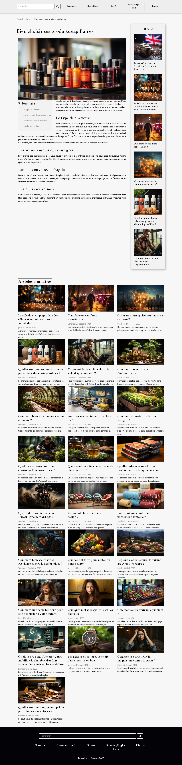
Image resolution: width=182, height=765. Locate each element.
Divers (155, 6)
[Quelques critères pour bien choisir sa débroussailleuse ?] (41, 449)
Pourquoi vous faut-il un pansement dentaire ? (133, 515)
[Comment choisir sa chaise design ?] (91, 496)
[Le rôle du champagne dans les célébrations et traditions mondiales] (148, 87)
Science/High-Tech (134, 6)
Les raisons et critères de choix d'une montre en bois (88, 658)
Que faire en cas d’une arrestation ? (82, 317)
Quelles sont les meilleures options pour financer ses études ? (41, 709)
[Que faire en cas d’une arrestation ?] (148, 127)
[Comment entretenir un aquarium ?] (140, 592)
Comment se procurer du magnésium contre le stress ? (136, 658)
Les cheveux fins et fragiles (35, 121)
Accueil (20, 19)
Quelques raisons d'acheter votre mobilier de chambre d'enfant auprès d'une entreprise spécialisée (41, 660)
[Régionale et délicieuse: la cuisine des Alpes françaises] (140, 542)
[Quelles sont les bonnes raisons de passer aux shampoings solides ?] (148, 202)
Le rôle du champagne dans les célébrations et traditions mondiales (146, 106)
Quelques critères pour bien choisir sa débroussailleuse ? (37, 468)
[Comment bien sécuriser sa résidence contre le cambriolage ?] (41, 542)
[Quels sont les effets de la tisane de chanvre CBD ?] (91, 449)
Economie (71, 6)
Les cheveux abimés (31, 126)
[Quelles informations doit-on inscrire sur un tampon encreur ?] (140, 449)
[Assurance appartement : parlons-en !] (91, 399)
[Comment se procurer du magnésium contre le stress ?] (140, 639)
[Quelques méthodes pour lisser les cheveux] (91, 592)
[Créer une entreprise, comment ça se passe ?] (148, 165)
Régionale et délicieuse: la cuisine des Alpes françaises (139, 562)
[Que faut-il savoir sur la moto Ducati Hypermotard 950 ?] (41, 496)
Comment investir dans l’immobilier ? (132, 371)
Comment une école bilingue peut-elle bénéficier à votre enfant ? (41, 611)
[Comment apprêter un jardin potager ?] (140, 399)
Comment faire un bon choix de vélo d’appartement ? (146, 261)
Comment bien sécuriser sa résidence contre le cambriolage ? (40, 562)
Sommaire (28, 103)
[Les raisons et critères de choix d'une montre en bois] (91, 639)
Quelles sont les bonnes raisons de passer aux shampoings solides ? (146, 221)
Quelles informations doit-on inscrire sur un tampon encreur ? (139, 468)
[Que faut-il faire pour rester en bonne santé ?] (91, 542)
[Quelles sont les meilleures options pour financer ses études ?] (41, 690)
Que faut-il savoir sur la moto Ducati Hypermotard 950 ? (38, 515)
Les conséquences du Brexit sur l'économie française (145, 66)
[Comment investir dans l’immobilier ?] (140, 352)
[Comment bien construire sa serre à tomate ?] (41, 399)
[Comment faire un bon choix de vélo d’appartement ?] (148, 242)
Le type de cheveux (31, 109)
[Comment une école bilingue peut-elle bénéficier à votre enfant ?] (41, 592)
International (92, 6)
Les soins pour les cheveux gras (37, 115)
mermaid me (60, 143)
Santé (113, 6)
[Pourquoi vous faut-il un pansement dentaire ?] (140, 496)
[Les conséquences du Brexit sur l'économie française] (148, 47)
